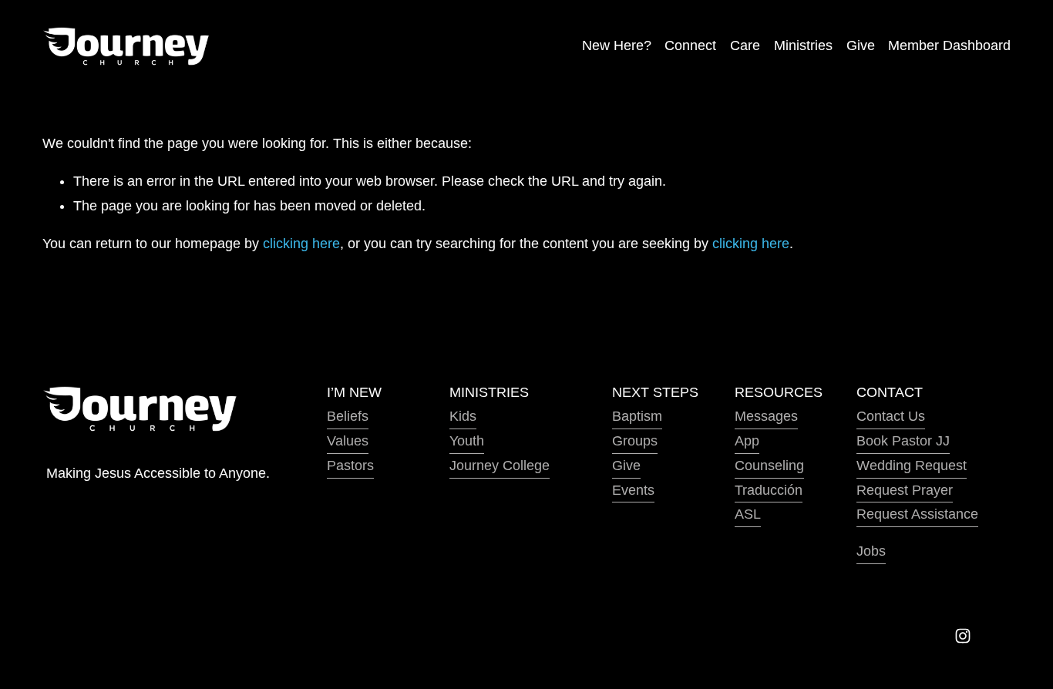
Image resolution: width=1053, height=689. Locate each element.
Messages (766, 416)
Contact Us (890, 416)
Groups (635, 441)
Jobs (871, 551)
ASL (748, 514)
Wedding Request (911, 465)
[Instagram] (963, 636)
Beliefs (347, 416)
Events (633, 490)
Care (745, 45)
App (747, 441)
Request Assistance (917, 514)
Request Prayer (904, 490)
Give (860, 45)
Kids (462, 416)
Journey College (499, 465)
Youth (466, 441)
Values (347, 441)
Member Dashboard (949, 45)
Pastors (350, 465)
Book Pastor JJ (903, 441)
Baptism (637, 416)
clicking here (301, 243)
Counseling (769, 465)
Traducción (768, 490)
